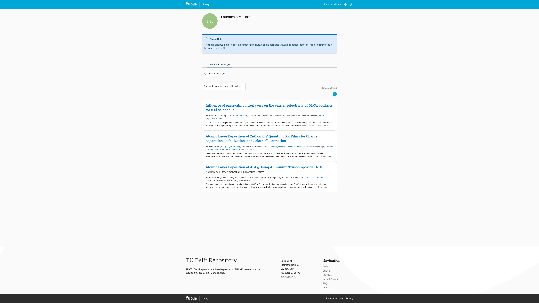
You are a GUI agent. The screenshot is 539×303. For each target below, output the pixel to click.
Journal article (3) (216, 73)
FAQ (325, 283)
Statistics (327, 275)
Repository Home (332, 4)
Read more (323, 125)
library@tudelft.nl (289, 277)
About (325, 266)
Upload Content (330, 279)
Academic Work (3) (219, 64)
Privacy (349, 298)
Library (205, 4)
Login (348, 4)
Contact (326, 287)
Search (326, 271)
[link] (269, 115)
